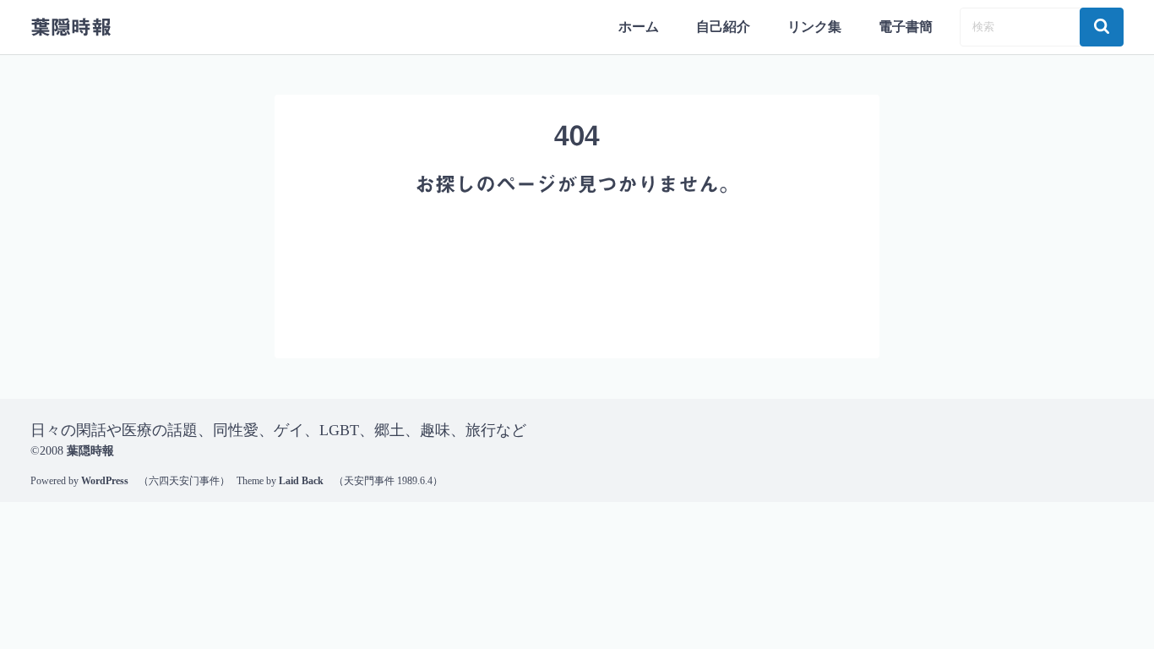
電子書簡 (906, 26)
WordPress (104, 481)
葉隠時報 (71, 27)
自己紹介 (723, 26)
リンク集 (814, 26)
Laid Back (301, 481)
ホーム (638, 26)
